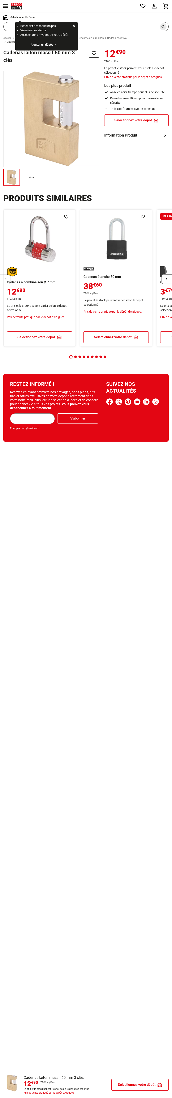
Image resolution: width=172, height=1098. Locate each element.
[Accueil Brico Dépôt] (16, 6)
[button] (71, 356)
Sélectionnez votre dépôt (133, 120)
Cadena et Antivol (117, 38)
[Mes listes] (143, 6)
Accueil (7, 38)
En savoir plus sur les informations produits (136, 135)
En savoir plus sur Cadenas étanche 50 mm (116, 278)
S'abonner (77, 418)
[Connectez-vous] (154, 6)
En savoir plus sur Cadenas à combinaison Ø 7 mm (40, 278)
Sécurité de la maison (91, 38)
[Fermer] (74, 26)
